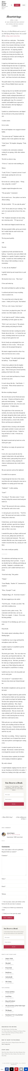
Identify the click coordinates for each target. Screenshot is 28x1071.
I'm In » (14, 804)
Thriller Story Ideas (9, 1054)
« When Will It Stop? (7, 817)
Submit (17, 5)
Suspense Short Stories (6, 1042)
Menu (24, 5)
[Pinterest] (16, 1069)
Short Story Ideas (5, 1052)
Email (4, 886)
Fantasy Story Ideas (18, 1054)
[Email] (21, 1069)
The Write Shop (13, 1029)
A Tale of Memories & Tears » (21, 818)
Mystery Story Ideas (14, 1052)
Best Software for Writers (14, 1032)
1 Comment (15, 26)
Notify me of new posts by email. (12, 913)
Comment (5, 855)
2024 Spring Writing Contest (15, 22)
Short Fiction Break (4, 3)
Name (4, 879)
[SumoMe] (26, 1069)
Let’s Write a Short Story (7, 1031)
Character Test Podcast (17, 1031)
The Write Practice (5, 1029)
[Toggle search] (11, 5)
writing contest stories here (12, 36)
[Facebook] (7, 1069)
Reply (3, 840)
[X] (12, 1069)
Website (4, 894)
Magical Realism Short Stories (18, 1042)
